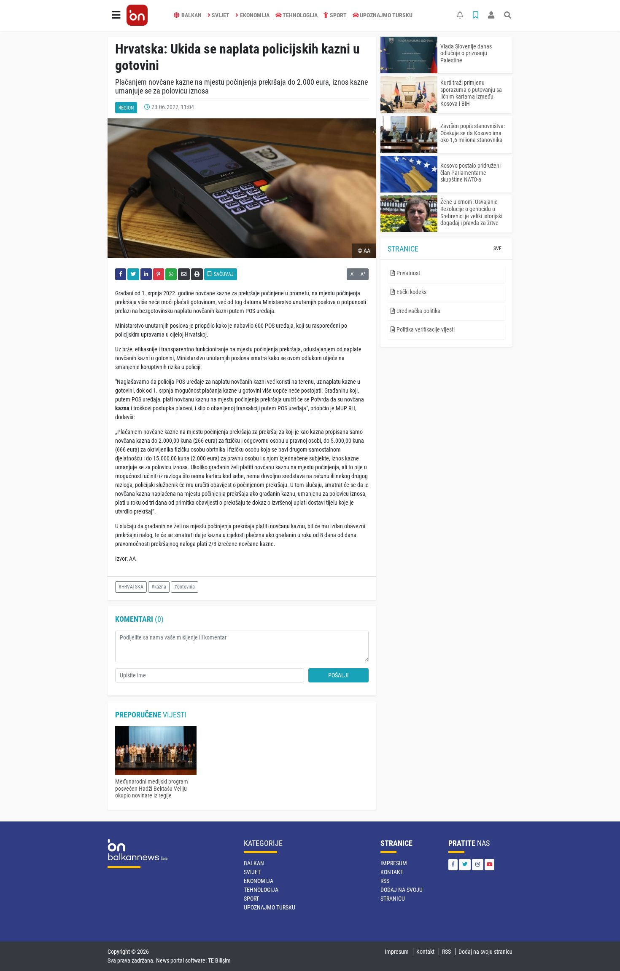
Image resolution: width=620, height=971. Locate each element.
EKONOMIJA (255, 15)
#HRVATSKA (131, 587)
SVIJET (220, 15)
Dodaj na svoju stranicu (485, 951)
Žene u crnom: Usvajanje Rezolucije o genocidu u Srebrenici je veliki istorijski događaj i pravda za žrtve (471, 212)
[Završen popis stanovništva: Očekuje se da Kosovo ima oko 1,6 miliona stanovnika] (408, 134)
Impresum (393, 863)
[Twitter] (465, 864)
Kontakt (391, 872)
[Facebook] (453, 864)
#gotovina (184, 587)
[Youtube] (489, 864)
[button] (116, 15)
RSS (384, 880)
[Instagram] (477, 864)
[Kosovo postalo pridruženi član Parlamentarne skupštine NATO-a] (408, 174)
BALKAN (191, 15)
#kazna (158, 587)
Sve (497, 248)
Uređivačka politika (417, 311)
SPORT (338, 15)
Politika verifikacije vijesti (425, 329)
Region (126, 108)
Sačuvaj (223, 274)
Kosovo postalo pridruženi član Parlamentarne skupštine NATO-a (470, 172)
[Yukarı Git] (597, 949)
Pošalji (338, 675)
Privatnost (407, 273)
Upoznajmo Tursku (386, 15)
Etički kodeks (410, 292)
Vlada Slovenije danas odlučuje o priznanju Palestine (466, 53)
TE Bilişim (219, 960)
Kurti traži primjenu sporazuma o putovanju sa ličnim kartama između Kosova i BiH (471, 93)
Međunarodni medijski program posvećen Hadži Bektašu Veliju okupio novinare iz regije (151, 788)
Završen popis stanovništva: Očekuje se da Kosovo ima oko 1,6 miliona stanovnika (472, 133)
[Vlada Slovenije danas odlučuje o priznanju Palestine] (408, 55)
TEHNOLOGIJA (300, 15)
